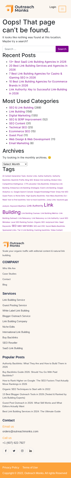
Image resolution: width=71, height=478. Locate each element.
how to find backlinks (17, 200)
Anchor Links (32, 176)
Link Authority (35, 205)
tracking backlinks (42, 230)
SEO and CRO (39, 226)
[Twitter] (14, 451)
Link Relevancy (24, 218)
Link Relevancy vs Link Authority (45, 218)
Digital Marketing (20, 115)
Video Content (57, 230)
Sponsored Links (9, 230)
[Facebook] (5, 451)
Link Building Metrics (49, 213)
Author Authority (45, 176)
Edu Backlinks (43, 184)
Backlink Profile (17, 180)
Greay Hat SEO (62, 192)
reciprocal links (52, 222)
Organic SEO (39, 222)
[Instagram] (22, 451)
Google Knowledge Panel (44, 192)
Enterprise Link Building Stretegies (24, 188)
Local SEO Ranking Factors (22, 222)
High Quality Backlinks (35, 196)
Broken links (56, 180)
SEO (14, 225)
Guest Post (16, 135)
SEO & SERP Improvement (25, 119)
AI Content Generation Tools (14, 176)
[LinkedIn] (30, 451)
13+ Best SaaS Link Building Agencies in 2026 (37, 61)
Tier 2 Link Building (25, 230)
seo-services (25, 225)
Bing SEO (29, 180)
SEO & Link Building (21, 107)
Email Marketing (19, 143)
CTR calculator (30, 184)
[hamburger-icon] (62, 9)
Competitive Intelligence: (12, 184)
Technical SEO (18, 127)
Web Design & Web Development (29, 139)
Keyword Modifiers (18, 206)
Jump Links (51, 200)
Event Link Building (48, 188)
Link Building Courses (30, 213)
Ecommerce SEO (19, 131)
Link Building (17, 111)
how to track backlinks (36, 200)
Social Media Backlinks (55, 226)
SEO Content (17, 123)
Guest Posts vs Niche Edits (13, 196)
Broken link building (42, 180)
